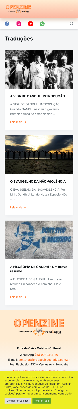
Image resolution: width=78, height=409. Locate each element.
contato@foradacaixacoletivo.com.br (44, 359)
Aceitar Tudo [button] (42, 400)
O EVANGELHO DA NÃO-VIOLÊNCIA (38, 181)
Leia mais (18, 122)
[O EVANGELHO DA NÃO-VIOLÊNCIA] (39, 154)
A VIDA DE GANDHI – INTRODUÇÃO (37, 96)
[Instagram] (19, 23)
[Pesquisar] (71, 23)
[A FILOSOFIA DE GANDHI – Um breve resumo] (39, 240)
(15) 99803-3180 (46, 355)
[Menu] (71, 9)
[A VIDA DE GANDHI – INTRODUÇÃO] (39, 69)
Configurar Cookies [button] (17, 400)
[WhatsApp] (42, 23)
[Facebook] (7, 23)
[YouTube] (30, 23)
